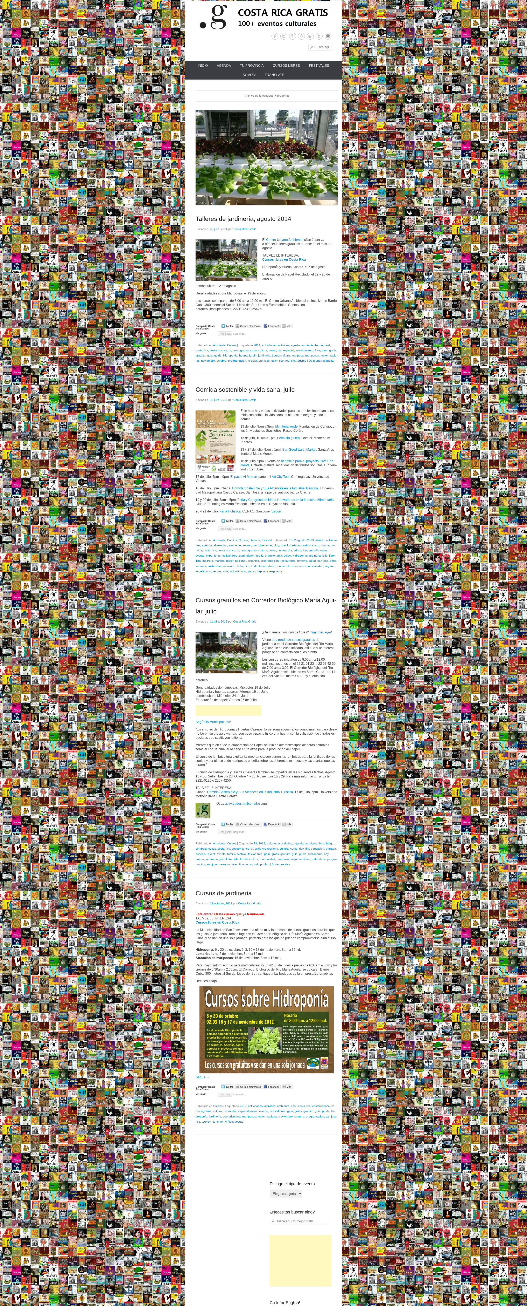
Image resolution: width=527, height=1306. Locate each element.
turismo (301, 360)
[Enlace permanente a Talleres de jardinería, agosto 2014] (267, 157)
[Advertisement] (228, 710)
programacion (237, 360)
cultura (262, 350)
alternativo (220, 545)
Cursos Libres (286, 65)
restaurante (287, 560)
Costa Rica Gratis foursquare (310, 36)
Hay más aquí (321, 632)
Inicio (203, 65)
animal (247, 545)
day (301, 848)
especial (288, 350)
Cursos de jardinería (224, 893)
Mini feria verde (286, 426)
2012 (243, 1106)
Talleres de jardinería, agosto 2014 (243, 218)
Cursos (231, 345)
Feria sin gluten (288, 438)
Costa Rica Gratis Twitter (283, 36)
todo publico (267, 566)
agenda (207, 545)
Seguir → (278, 511)
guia (210, 355)
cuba (253, 350)
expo (209, 555)
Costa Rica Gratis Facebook (275, 36)
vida (225, 571)
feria (217, 555)
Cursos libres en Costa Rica (284, 259)
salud (312, 560)
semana (201, 566)
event (299, 350)
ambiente (307, 345)
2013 (310, 540)
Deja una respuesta (321, 360)
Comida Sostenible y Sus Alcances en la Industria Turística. (275, 488)
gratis (332, 350)
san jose (264, 360)
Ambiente (219, 345)
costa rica (202, 350)
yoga (251, 571)
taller (274, 360)
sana (333, 560)
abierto (319, 540)
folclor (252, 854)
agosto (295, 345)
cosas (212, 848)
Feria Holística (230, 511)
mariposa (297, 355)
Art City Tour (280, 476)
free (317, 350)
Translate (274, 75)
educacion (300, 550)
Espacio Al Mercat (243, 476)
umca (303, 566)
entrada (314, 550)
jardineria (264, 355)
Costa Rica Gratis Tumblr (319, 36)
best (327, 345)
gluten (250, 555)
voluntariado (238, 571)
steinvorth (229, 566)
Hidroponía (230, 355)
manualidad (267, 859)
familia (231, 854)
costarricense (218, 350)
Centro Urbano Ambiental (284, 240)
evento (308, 350)
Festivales (319, 65)
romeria (302, 560)
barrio (319, 345)
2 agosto (299, 540)
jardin (253, 355)
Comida (232, 540)
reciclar (252, 360)
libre (332, 555)
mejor (324, 355)
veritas (217, 571)
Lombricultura (281, 355)
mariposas (312, 355)
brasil (284, 545)
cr (230, 350)
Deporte (255, 540)
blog (276, 545)
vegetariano (203, 571)
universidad (315, 566)
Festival (267, 540)
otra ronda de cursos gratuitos (293, 639)
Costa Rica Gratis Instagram (328, 36)
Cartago (294, 545)
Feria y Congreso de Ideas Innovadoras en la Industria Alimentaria (285, 500)
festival (226, 555)
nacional (240, 560)
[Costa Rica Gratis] (263, 17)
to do (254, 566)
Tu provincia (252, 65)
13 (291, 540)
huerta (243, 355)
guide (218, 355)
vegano (330, 566)
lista (198, 560)
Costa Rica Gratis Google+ (292, 36)
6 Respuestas (281, 864)
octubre (221, 360)
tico (281, 360)
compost (201, 848)
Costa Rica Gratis (244, 229)
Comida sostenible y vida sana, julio (245, 389)
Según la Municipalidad (213, 722)
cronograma (241, 350)
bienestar (266, 545)
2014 (257, 345)
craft (258, 848)
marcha (220, 560)
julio (325, 555)
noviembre (208, 360)
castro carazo (310, 545)
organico (253, 560)
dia (280, 350)
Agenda (224, 65)
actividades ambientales (242, 803)
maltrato (207, 560)
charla (325, 545)
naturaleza (319, 859)
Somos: (249, 75)
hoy (326, 854)
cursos (282, 550)
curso (272, 350)
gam (325, 350)
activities (283, 345)
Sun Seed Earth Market (298, 449)
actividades (269, 345)
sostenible (214, 566)
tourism (290, 360)
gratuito (200, 355)
